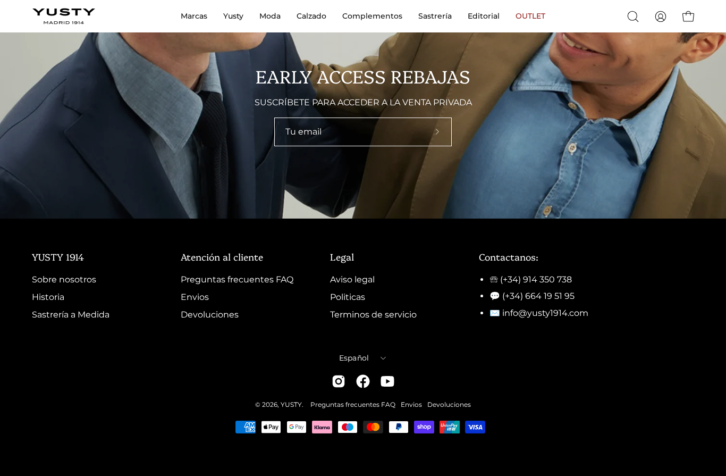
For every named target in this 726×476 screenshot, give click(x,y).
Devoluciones (210, 315)
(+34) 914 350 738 (536, 279)
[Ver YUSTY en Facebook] (363, 381)
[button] (633, 16)
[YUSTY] (64, 16)
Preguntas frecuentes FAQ (237, 279)
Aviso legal (352, 279)
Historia (48, 297)
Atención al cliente (222, 256)
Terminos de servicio (373, 315)
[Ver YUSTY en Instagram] (339, 381)
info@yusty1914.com (545, 313)
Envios (195, 297)
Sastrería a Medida (70, 315)
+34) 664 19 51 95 (540, 296)
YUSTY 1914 (58, 256)
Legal (342, 256)
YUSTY (291, 404)
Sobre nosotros (64, 279)
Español (354, 358)
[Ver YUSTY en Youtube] (387, 381)
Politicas (347, 297)
